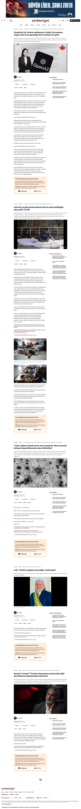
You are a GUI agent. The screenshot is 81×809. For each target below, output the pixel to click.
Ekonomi (44, 25)
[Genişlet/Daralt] (76, 804)
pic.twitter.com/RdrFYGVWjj (20, 636)
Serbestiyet (19, 77)
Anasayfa (16, 29)
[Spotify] (63, 20)
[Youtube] (68, 20)
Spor (49, 25)
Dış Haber (21, 29)
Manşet (25, 87)
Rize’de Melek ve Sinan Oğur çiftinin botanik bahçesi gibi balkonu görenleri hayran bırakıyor (59, 92)
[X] (66, 20)
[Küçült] (78, 804)
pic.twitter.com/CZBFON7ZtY (20, 332)
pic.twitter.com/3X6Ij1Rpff (35, 747)
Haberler (20, 87)
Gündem (26, 25)
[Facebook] (59, 20)
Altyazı (20, 442)
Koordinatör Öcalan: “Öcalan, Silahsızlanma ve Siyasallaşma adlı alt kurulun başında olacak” (59, 257)
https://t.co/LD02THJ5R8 (24, 747)
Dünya (21, 25)
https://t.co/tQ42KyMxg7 (24, 531)
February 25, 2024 (32, 639)
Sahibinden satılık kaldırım (57, 79)
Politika (38, 25)
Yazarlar (32, 25)
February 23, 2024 (32, 750)
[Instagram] (61, 20)
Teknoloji (54, 25)
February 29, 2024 (32, 335)
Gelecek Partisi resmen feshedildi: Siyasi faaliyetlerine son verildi (59, 83)
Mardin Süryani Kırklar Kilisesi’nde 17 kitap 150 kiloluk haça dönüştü (59, 87)
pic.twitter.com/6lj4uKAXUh (36, 531)
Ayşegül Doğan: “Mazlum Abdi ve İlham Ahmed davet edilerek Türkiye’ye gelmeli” (22, 807)
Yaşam (59, 25)
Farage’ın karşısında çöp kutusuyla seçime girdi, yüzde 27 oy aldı (59, 97)
